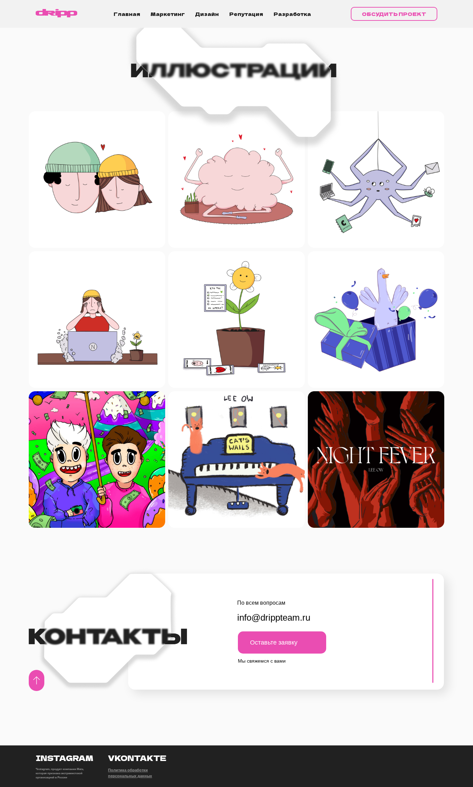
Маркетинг (168, 13)
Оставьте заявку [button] (273, 642)
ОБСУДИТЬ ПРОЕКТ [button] (394, 13)
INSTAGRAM (64, 758)
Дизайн (207, 13)
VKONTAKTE (137, 758)
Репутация (246, 13)
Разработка (292, 13)
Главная (127, 13)
